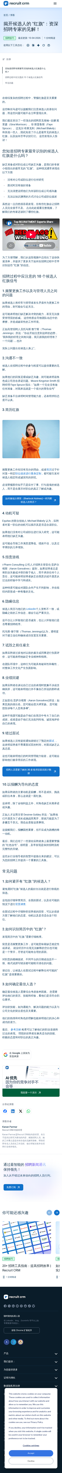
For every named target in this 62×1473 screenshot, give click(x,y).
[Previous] (49, 1213)
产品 (6, 1353)
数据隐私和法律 (12, 1385)
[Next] (57, 1213)
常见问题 (9, 83)
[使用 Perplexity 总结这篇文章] (48, 45)
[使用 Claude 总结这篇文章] (33, 45)
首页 (5, 15)
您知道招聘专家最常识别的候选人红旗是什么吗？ (25, 70)
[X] (9, 1306)
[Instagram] (21, 1306)
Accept (31, 1453)
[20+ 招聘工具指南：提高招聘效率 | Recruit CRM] (26, 1237)
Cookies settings (31, 1445)
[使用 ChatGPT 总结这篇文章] (28, 45)
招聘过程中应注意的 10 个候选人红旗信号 (24, 77)
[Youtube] (17, 1306)
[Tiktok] (29, 1306)
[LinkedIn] (13, 1306)
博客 (12, 15)
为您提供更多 (11, 1369)
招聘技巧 (9, 38)
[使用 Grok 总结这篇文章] (43, 45)
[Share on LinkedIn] (13, 1111)
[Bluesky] (33, 1306)
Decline (31, 1461)
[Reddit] (25, 1306)
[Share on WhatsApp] (28, 1111)
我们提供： (9, 1361)
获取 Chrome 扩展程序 (22, 1330)
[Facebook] (5, 1306)
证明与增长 (9, 1377)
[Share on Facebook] (5, 1111)
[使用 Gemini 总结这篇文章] (38, 45)
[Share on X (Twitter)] (20, 1111)
